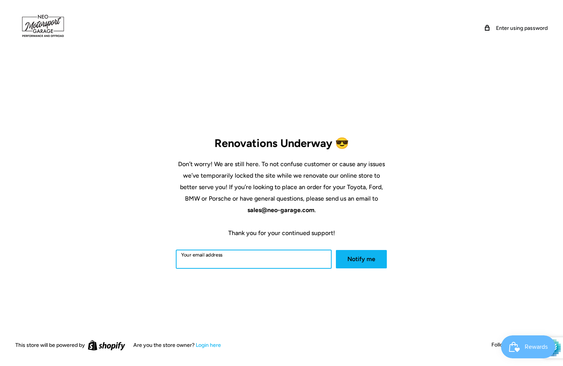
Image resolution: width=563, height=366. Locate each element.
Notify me (361, 259)
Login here (208, 345)
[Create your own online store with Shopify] (106, 345)
